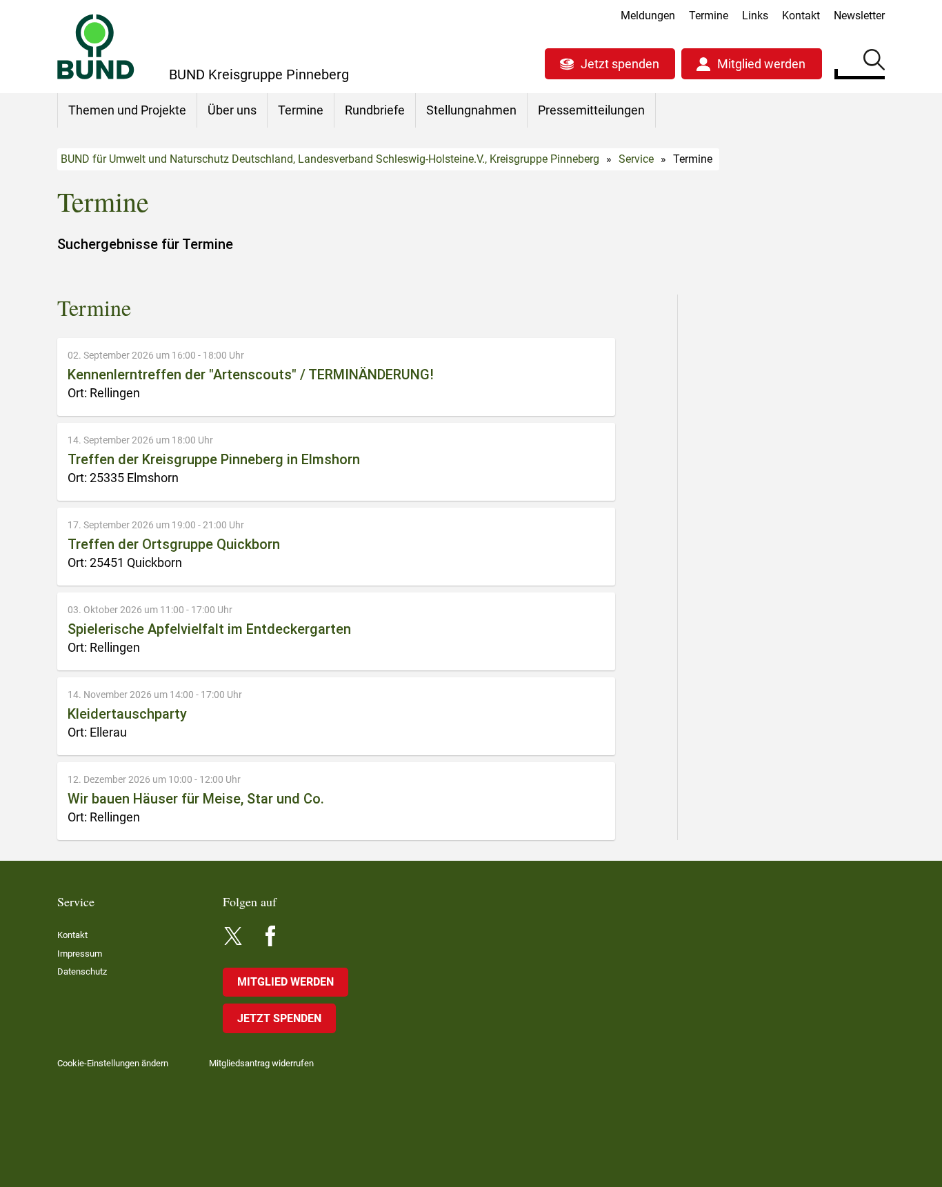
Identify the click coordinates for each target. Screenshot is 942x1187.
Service (636, 159)
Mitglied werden (761, 64)
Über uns (232, 110)
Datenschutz (82, 971)
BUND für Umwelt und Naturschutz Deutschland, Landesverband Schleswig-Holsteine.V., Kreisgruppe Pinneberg (330, 159)
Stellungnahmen (471, 110)
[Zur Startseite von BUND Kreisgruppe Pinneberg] (95, 46)
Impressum (79, 953)
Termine (708, 15)
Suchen (874, 62)
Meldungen (648, 15)
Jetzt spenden (620, 64)
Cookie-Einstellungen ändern (112, 1063)
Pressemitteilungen (591, 110)
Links (755, 15)
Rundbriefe (375, 110)
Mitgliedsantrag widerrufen (261, 1063)
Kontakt (801, 15)
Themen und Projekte (127, 110)
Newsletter (859, 15)
